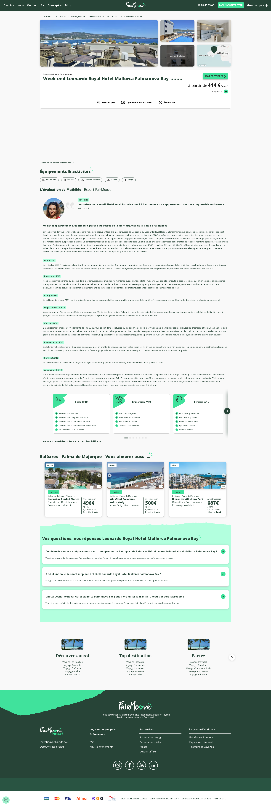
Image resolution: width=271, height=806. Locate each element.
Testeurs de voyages (201, 747)
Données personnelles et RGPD (196, 799)
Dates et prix (214, 76)
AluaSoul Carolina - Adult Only (122, 500)
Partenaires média (150, 742)
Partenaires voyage (150, 737)
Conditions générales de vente (164, 799)
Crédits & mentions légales (134, 799)
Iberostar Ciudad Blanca (63, 499)
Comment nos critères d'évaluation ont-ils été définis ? (72, 441)
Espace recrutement (201, 742)
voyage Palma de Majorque (70, 16)
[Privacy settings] (6, 800)
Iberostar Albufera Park (188, 499)
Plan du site (220, 799)
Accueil (48, 16)
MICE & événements (101, 747)
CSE (92, 742)
